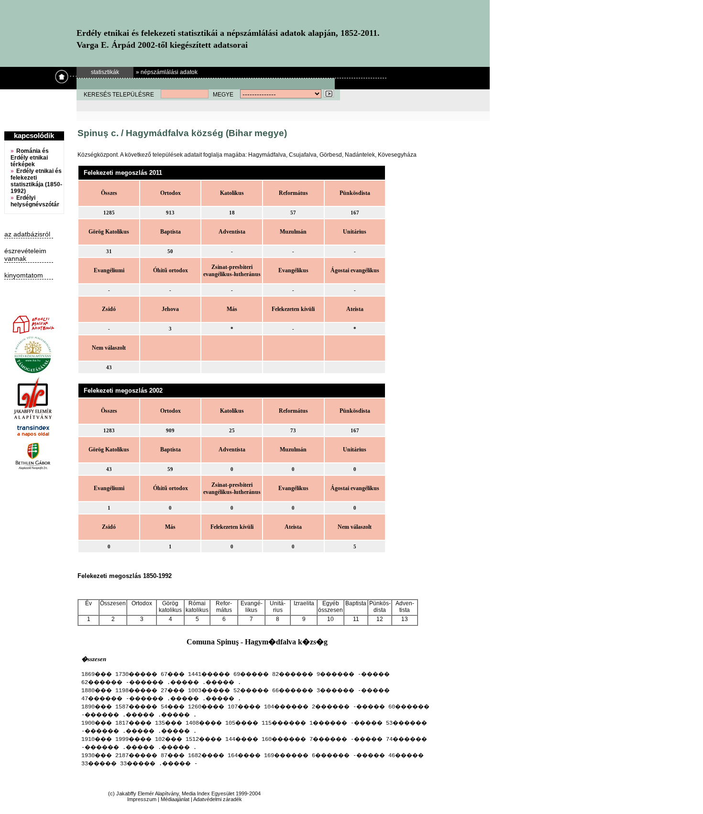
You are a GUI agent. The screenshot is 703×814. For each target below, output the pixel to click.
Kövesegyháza (397, 154)
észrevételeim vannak (25, 254)
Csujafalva (303, 154)
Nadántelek (360, 154)
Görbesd (330, 154)
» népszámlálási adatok (167, 72)
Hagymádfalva (267, 154)
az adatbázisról (27, 234)
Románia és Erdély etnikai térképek (30, 158)
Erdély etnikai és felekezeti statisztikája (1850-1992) (36, 181)
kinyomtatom (23, 275)
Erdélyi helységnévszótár (35, 201)
